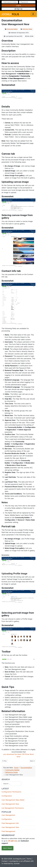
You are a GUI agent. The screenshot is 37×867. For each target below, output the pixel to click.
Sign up (19, 9)
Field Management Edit (10, 823)
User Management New (10, 804)
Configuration (7, 796)
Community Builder (12, 29)
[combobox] (11, 783)
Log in (18, 5)
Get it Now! (7, 848)
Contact (5, 861)
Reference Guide (27, 29)
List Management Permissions (13, 808)
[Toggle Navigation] (33, 14)
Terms (29, 859)
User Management (8, 815)
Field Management (8, 831)
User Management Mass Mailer (13, 800)
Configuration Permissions (11, 792)
